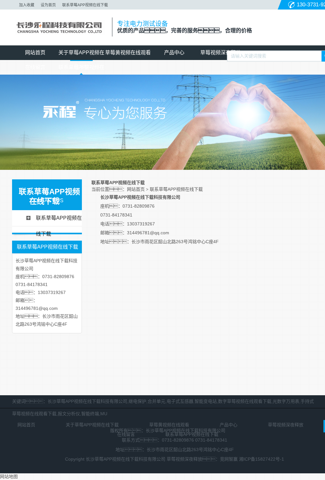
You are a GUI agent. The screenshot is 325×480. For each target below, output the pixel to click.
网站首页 (35, 52)
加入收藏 (26, 5)
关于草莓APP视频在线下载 (81, 55)
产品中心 (174, 52)
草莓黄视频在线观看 (128, 52)
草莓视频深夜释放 (220, 52)
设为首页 (48, 5)
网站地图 (9, 476)
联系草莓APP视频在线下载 (85, 5)
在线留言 (35, 67)
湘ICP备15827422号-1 (261, 459)
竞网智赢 (229, 459)
